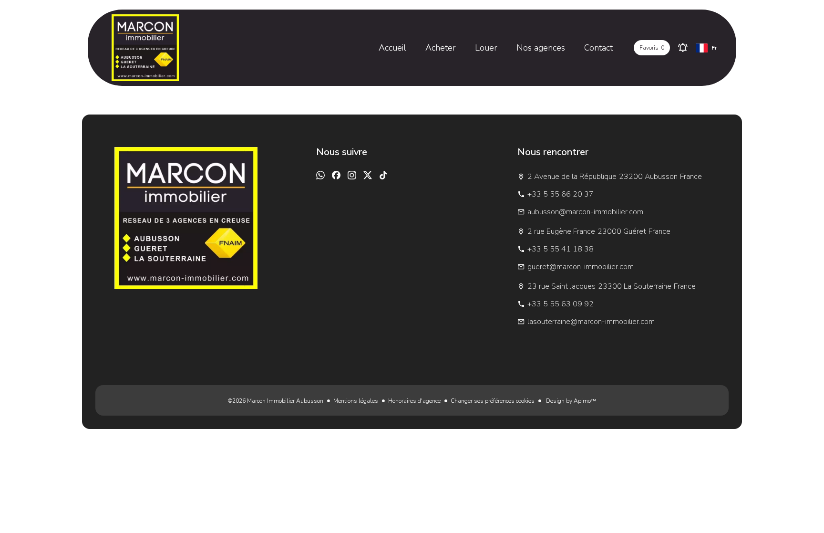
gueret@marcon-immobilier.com (580, 266)
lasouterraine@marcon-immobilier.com (591, 321)
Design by (570, 401)
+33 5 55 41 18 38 (560, 249)
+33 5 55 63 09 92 (560, 304)
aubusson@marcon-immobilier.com (585, 212)
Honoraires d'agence (414, 401)
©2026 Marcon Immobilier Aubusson (275, 401)
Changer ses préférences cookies (493, 401)
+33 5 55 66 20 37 (560, 194)
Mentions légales (355, 401)
